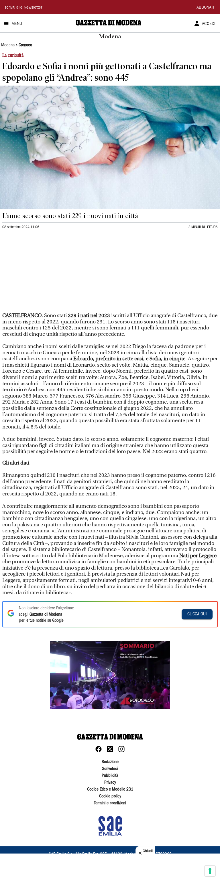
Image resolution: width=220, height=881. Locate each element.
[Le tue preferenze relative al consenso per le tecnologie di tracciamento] (210, 871)
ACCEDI (208, 24)
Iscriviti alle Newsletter (22, 8)
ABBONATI (205, 8)
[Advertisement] (45, 275)
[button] (110, 675)
